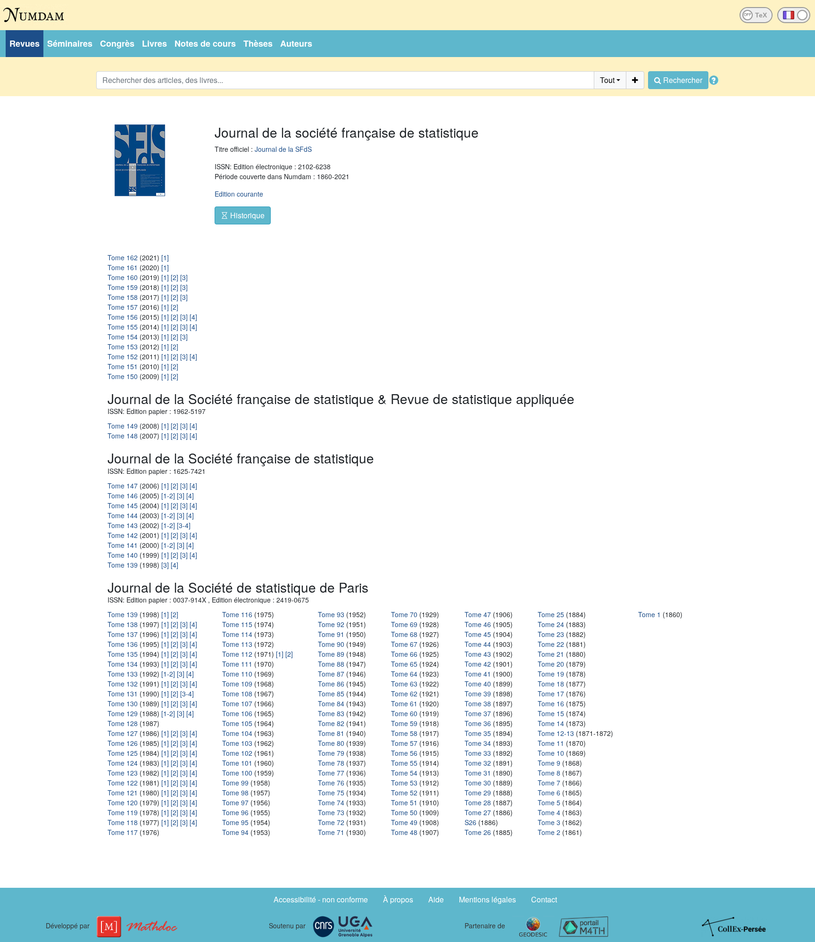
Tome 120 (123, 802)
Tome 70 (404, 614)
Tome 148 (123, 435)
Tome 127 (123, 733)
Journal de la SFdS (283, 149)
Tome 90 (331, 644)
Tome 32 (478, 763)
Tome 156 (123, 317)
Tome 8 (549, 772)
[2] (174, 277)
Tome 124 (123, 763)
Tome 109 (237, 683)
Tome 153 (123, 346)
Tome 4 (549, 812)
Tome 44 (478, 644)
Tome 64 (404, 673)
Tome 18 (551, 683)
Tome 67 (404, 644)
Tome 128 (123, 723)
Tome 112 (237, 654)
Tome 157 (123, 307)
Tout (607, 79)
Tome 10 (551, 753)
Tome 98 (235, 792)
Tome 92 (331, 624)
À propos (398, 899)
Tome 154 (123, 336)
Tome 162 (123, 257)
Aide (436, 899)
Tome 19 (551, 673)
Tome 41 (478, 673)
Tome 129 (123, 713)
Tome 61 (404, 703)
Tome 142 (123, 535)
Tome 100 (237, 772)
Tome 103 (237, 743)
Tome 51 (404, 802)
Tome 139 (123, 565)
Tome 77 (331, 772)
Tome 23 (551, 634)
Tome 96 (235, 812)
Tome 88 (331, 664)
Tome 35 (478, 733)
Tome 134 (123, 664)
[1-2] (168, 495)
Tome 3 (549, 822)
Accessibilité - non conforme (321, 899)
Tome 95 (235, 822)
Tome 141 (123, 545)
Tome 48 (404, 832)
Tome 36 (478, 723)
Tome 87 (331, 673)
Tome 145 (123, 505)
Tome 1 (649, 614)
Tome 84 (331, 703)
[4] (193, 317)
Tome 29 (478, 792)
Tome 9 (549, 763)
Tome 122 (123, 782)
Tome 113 (237, 644)
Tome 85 (331, 693)
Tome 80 (331, 743)
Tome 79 (331, 753)
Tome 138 (123, 624)
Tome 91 (331, 634)
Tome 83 (331, 713)
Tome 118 (123, 822)
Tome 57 (404, 743)
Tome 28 (478, 802)
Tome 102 (237, 753)
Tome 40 (478, 683)
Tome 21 (551, 654)
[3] (184, 277)
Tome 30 (478, 782)
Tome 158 (123, 297)
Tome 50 (404, 812)
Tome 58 (404, 733)
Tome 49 (404, 822)
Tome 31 (478, 772)
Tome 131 (123, 693)
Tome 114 (237, 634)
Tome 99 (235, 782)
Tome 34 (478, 743)
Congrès (117, 43)
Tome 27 (478, 812)
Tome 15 (551, 713)
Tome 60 (404, 713)
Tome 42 (478, 664)
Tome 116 (237, 614)
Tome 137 (123, 634)
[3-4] (184, 525)
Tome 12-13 (556, 733)
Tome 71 (331, 832)
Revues (24, 43)
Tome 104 (237, 733)
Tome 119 (123, 812)
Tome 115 (237, 624)
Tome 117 (123, 832)
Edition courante (239, 193)
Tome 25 (551, 614)
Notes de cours (205, 43)
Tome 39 (478, 693)
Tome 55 (404, 763)
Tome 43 (478, 654)
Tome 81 (331, 733)
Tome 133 (123, 673)
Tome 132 (123, 683)
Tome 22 (551, 644)
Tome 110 (237, 673)
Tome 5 (549, 802)
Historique (246, 215)
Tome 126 (123, 743)
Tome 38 (478, 703)
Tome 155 (123, 326)
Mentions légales (487, 899)
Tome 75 (331, 792)
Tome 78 (331, 763)
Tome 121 (123, 792)
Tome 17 (551, 693)
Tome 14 (551, 723)
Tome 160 (123, 277)
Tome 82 (331, 723)
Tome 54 (404, 772)
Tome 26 (478, 832)
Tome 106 (237, 713)
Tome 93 (331, 614)
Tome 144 (123, 515)
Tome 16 (551, 703)
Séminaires (69, 43)
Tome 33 (478, 753)
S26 (470, 822)
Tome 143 (123, 525)
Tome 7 (549, 782)
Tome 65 (404, 664)
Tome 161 (123, 267)
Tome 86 (331, 683)
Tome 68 (404, 634)
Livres (154, 43)
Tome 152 (123, 356)
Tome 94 (235, 832)
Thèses (258, 43)
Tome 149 (123, 425)
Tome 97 (235, 802)
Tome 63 (404, 683)
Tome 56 (404, 753)
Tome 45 (478, 634)
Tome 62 (404, 693)
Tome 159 (123, 287)
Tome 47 (478, 614)
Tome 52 (404, 792)
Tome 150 (123, 376)
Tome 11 (551, 743)
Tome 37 (478, 713)
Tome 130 (123, 703)
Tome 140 (123, 555)
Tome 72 (331, 822)
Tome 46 (478, 624)
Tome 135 (123, 654)
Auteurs (296, 43)
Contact (544, 899)
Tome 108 (237, 693)
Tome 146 (123, 495)
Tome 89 (331, 654)
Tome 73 (331, 812)
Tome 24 (551, 624)
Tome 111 (237, 664)
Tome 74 (331, 802)
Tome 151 (123, 366)
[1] (165, 257)
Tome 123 (123, 772)
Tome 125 (123, 753)
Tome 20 (551, 664)
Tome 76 (331, 782)
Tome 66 (404, 654)
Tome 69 (404, 624)
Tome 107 (237, 703)
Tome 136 (123, 644)
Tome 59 (404, 723)
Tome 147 (123, 485)
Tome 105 (237, 723)
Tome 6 (549, 792)
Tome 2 (549, 832)
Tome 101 (237, 763)
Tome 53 (404, 782)
